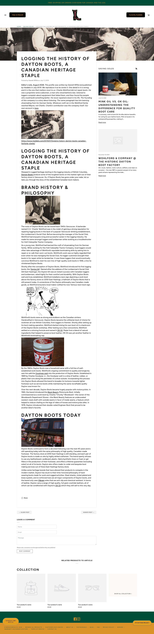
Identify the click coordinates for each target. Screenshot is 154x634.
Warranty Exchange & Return (16, 629)
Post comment (24, 551)
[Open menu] (7, 15)
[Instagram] (78, 616)
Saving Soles (28, 26)
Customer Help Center (54, 627)
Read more (102, 122)
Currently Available (135, 15)
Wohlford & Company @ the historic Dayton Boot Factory (117, 161)
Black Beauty (53, 392)
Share (26, 498)
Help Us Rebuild (17, 15)
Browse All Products (33, 627)
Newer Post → (88, 512)
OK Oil (60, 330)
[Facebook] (74, 616)
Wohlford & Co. (12, 627)
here (36, 108)
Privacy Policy (108, 627)
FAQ (98, 627)
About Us (69, 627)
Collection (28, 570)
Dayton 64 (35, 269)
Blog (92, 627)
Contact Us (52, 629)
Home (19, 26)
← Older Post (24, 512)
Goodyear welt (42, 373)
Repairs (120, 627)
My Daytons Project (142, 623)
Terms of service (37, 629)
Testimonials (81, 627)
